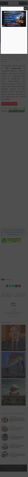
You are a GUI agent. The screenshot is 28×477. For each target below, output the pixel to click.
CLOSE (25, 8)
